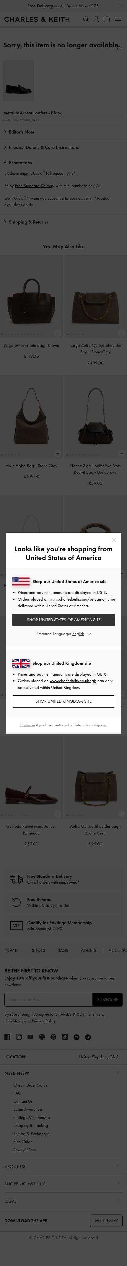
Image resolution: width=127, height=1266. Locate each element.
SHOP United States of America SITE (63, 619)
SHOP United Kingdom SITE (63, 701)
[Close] (114, 540)
